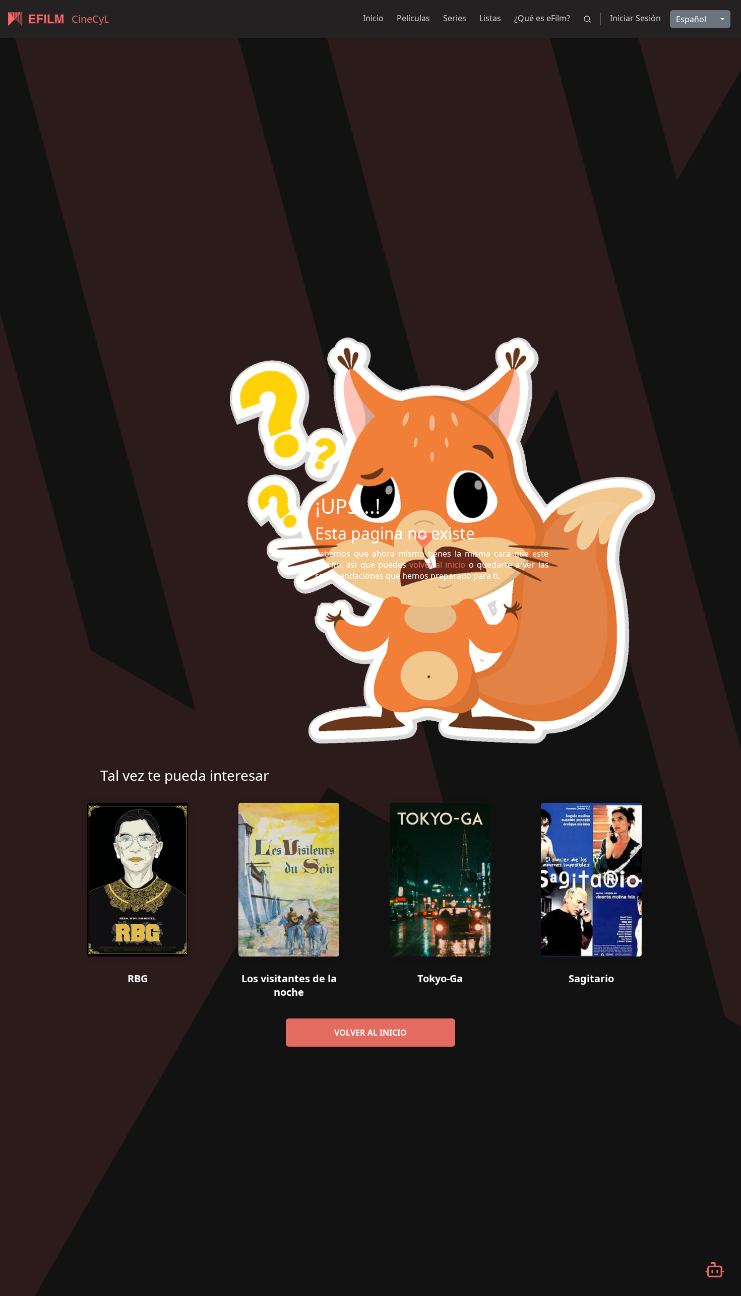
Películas (413, 18)
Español (691, 19)
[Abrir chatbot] (715, 1270)
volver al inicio (370, 1032)
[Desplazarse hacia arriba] (714, 38)
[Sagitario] (591, 876)
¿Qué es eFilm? (542, 18)
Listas (490, 18)
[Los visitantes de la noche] (288, 876)
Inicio (373, 18)
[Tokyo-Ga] (440, 876)
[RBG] (137, 876)
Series (454, 18)
